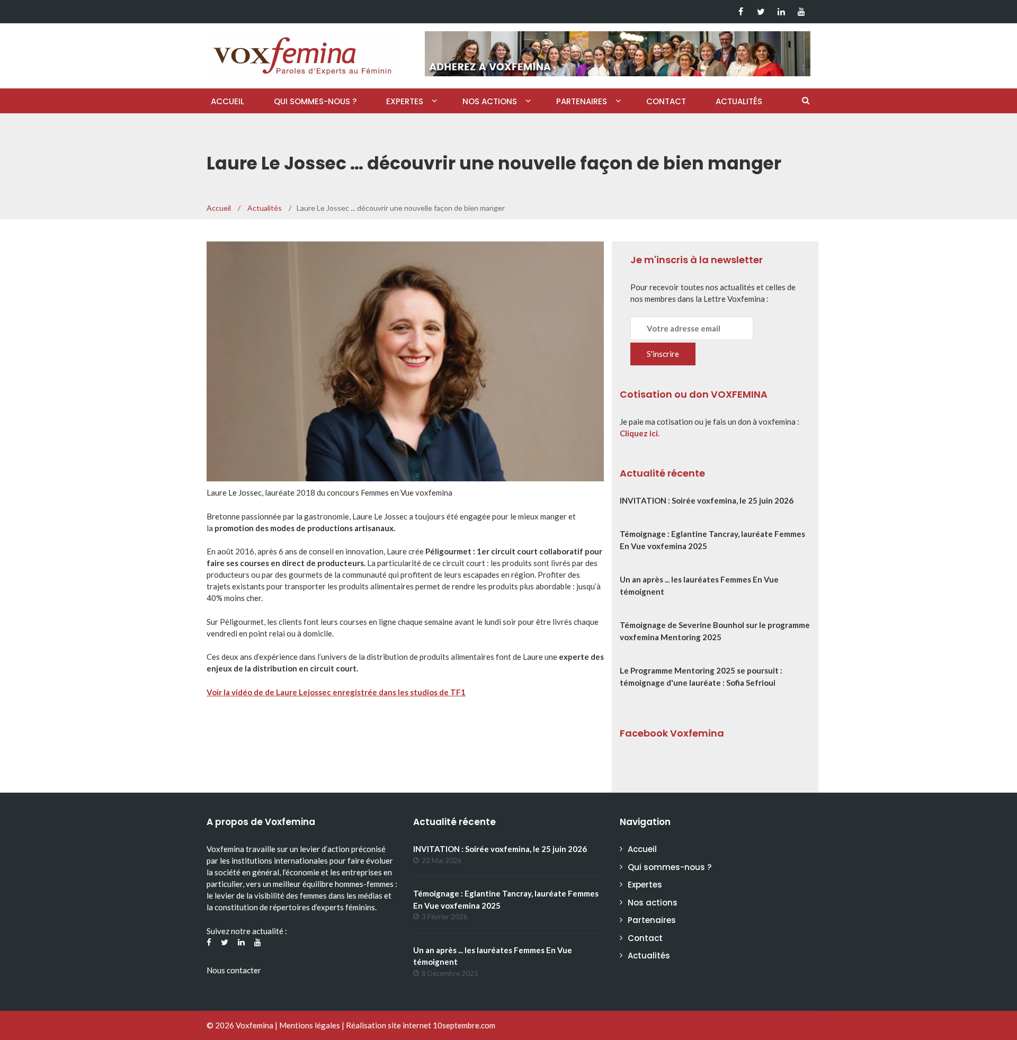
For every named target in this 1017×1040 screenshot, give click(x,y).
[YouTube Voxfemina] (801, 11)
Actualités (739, 101)
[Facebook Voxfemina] (740, 11)
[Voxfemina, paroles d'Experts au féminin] (302, 53)
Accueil (227, 101)
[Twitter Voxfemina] (761, 11)
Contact (666, 101)
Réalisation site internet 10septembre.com (420, 1025)
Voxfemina (254, 1025)
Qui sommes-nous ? (315, 101)
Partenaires (581, 101)
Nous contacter (234, 970)
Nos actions (489, 101)
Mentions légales (309, 1025)
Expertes (404, 101)
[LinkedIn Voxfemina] (781, 11)
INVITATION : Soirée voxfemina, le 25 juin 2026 (706, 500)
